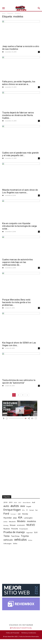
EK (3, 52)
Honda (25, 514)
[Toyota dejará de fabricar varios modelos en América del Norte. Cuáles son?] (21, 100)
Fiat (36, 510)
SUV (35, 532)
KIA (20, 517)
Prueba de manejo (14, 532)
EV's (23, 510)
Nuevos (6, 529)
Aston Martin (26, 502)
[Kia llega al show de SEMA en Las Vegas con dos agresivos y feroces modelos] (21, 326)
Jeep (15, 518)
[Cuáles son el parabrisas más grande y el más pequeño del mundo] (21, 137)
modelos (31, 521)
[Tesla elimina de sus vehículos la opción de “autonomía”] (21, 364)
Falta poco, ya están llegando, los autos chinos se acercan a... (18, 82)
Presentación (23, 529)
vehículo (8, 540)
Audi (33, 502)
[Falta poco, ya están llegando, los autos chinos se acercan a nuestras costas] (21, 67)
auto (6, 506)
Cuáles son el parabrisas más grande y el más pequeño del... (20, 154)
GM (19, 514)
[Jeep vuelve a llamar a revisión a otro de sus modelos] (21, 32)
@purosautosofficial (21, 628)
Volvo (15, 543)
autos (15, 506)
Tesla (6, 536)
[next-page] (27, 395)
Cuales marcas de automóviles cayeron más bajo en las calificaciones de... (17, 262)
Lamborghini (28, 518)
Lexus (5, 522)
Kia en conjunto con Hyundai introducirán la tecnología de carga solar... (19, 226)
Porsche (14, 529)
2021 (19, 502)
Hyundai (7, 518)
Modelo (21, 521)
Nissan (13, 525)
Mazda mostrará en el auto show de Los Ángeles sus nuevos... (20, 191)
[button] (3, 8)
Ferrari (31, 510)
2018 (5, 502)
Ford (6, 513)
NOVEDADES (21, 525)
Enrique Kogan (12, 510)
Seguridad (29, 532)
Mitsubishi (12, 522)
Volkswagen (7, 543)
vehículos (20, 539)
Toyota (25, 536)
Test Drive (15, 536)
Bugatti (28, 506)
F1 (27, 510)
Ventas (30, 540)
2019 (10, 502)
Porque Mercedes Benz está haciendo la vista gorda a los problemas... (16, 302)
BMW (22, 506)
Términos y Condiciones (28, 633)
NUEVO (30, 525)
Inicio (3, 13)
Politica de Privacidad (12, 633)
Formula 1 (13, 514)
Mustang (5, 525)
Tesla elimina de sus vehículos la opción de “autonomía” (18, 381)
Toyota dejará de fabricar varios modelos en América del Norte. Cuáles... (18, 115)
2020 (15, 502)
